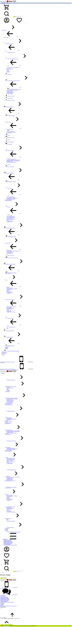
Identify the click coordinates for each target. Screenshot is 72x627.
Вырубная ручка (9, 496)
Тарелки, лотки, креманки (9, 404)
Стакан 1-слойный (9, 401)
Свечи (8, 389)
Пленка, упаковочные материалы (10, 506)
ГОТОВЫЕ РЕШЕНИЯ (10, 527)
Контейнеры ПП (7, 423)
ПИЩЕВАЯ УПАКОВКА (11, 411)
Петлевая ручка (9, 498)
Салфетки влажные (9, 463)
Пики (8, 388)
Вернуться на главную (3, 578)
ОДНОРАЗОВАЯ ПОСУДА (8, 539)
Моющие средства (9, 477)
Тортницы (6, 433)
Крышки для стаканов (10, 400)
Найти (14, 16)
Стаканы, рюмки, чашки (8, 403)
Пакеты (6, 494)
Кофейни (6, 529)
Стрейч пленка (9, 511)
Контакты (17, 369)
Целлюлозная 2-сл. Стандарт (11, 449)
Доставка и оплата (7, 369)
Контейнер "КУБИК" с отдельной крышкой (13, 431)
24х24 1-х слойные (9, 460)
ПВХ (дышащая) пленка (10, 508)
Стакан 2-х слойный (10, 402)
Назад (17, 36)
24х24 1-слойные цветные (10, 459)
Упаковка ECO (9, 419)
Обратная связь (15, 594)
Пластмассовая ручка (10, 499)
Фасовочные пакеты (8, 518)
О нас (15, 369)
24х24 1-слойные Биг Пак (10, 458)
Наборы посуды (7, 391)
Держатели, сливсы (10, 399)
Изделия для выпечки (8, 422)
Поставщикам (12, 369)
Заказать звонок (8, 3)
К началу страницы (3, 617)
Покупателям (2, 369)
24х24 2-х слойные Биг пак (11, 461)
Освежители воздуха (10, 478)
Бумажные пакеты (9, 418)
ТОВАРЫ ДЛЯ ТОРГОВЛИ (11, 521)
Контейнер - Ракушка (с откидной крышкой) (13, 430)
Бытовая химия (7, 476)
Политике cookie (33, 625)
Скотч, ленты (9, 510)
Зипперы (8, 497)
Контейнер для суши (10, 432)
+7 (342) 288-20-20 (3, 3)
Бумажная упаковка (8, 417)
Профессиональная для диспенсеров (12, 448)
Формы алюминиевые (8, 434)
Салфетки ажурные (9, 462)
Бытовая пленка (9, 507)
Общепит (6, 530)
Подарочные (9, 500)
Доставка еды (7, 528)
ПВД (7, 519)
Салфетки (6, 457)
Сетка (8, 509)
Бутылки (6, 420)
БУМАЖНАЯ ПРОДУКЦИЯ (8, 541)
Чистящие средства (9, 479)
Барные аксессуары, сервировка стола (10, 386)
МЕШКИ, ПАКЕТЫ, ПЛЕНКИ (11, 487)
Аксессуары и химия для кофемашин (12, 398)
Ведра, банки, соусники (8, 421)
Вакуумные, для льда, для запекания (12, 495)
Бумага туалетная (7, 447)
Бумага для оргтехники (8, 450)
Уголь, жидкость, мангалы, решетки (10, 480)
